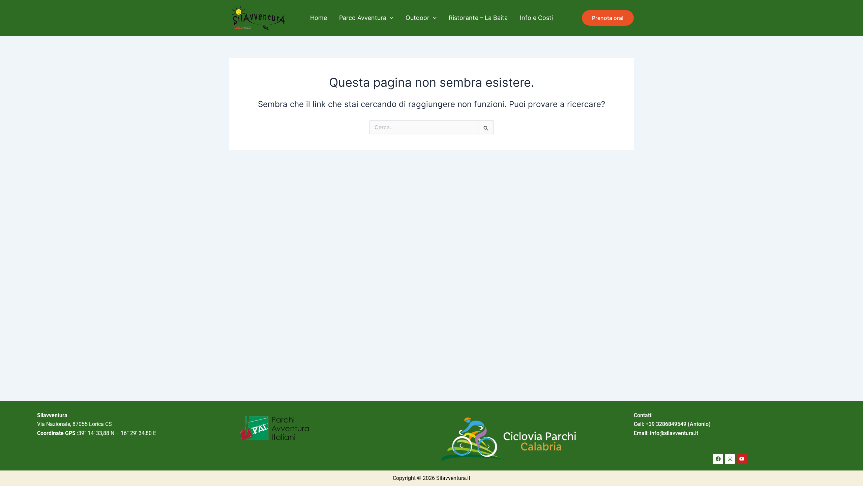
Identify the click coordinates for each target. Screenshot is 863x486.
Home (318, 17)
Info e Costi (536, 17)
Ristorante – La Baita (478, 17)
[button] (389, 17)
